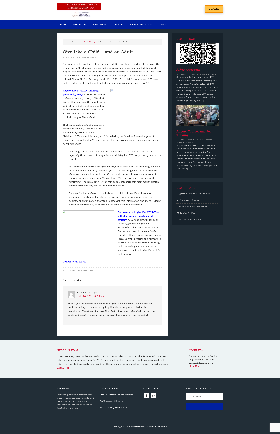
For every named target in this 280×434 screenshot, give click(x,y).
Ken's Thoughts (85, 271)
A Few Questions (188, 69)
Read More (63, 367)
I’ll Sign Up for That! (186, 213)
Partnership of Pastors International (79, 10)
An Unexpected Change (187, 200)
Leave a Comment (185, 142)
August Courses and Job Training (193, 194)
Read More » (195, 366)
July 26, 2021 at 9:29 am (91, 296)
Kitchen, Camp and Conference (191, 206)
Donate (214, 8)
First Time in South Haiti (188, 219)
